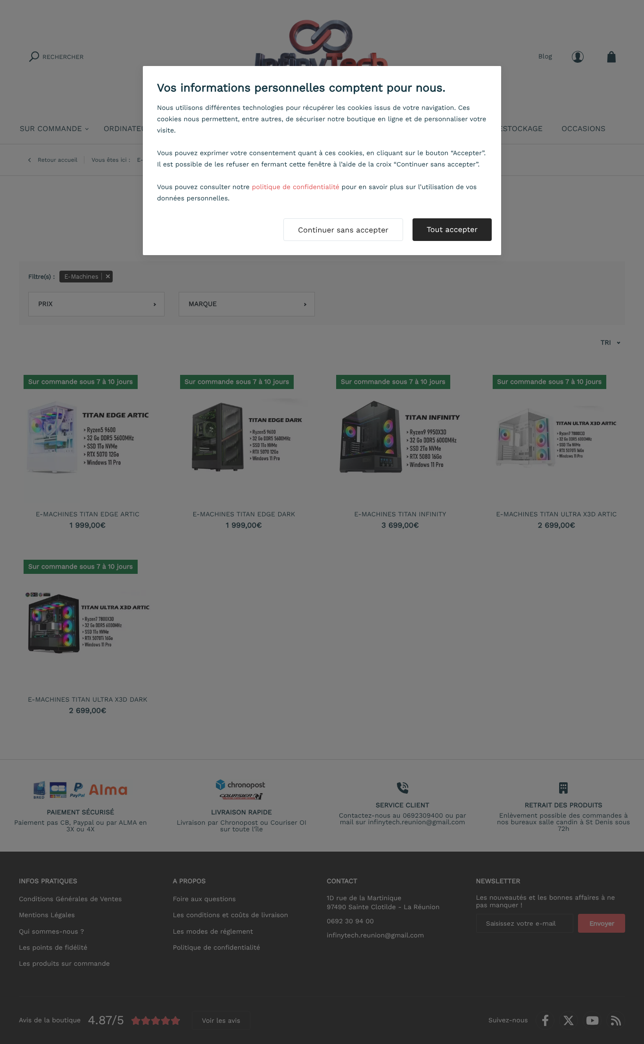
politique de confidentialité (295, 187)
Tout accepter (452, 229)
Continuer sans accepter (343, 229)
